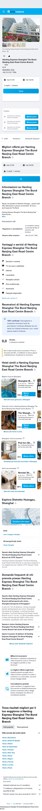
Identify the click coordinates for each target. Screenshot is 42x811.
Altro (3, 216)
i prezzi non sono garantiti (15, 779)
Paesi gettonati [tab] (22, 727)
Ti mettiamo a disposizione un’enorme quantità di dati (17, 789)
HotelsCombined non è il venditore (16, 785)
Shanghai (26, 804)
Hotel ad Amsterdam (9, 747)
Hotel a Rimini (7, 744)
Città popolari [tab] (8, 727)
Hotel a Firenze (7, 762)
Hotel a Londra (7, 765)
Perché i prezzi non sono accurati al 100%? (19, 794)
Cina (14, 804)
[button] (3, 11)
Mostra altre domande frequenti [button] (21, 644)
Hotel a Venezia (8, 750)
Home (8, 804)
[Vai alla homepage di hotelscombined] (15, 11)
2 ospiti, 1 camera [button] (11, 85)
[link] (17, 399)
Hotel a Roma (7, 756)
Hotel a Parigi (7, 768)
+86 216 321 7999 (9, 72)
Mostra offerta (26, 394)
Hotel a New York (8, 753)
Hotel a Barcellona (9, 737)
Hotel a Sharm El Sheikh (11, 740)
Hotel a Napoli (7, 759)
